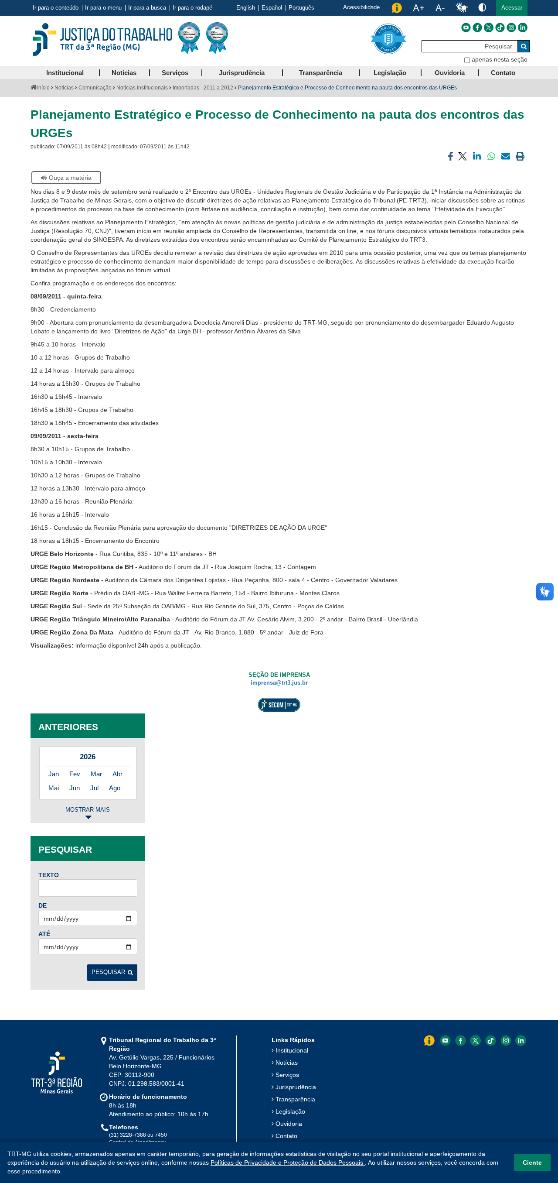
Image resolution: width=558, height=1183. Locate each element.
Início (43, 88)
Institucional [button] (65, 72)
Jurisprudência (296, 1087)
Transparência (295, 1099)
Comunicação (95, 88)
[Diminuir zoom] (440, 8)
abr (117, 774)
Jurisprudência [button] (242, 72)
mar (96, 774)
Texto (48, 874)
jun (74, 788)
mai (53, 788)
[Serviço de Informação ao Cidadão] (396, 8)
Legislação (290, 1111)
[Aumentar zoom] (418, 8)
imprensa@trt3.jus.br (279, 683)
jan (53, 774)
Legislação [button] (390, 72)
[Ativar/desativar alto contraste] (482, 7)
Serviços (287, 1074)
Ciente (532, 1162)
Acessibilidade (361, 7)
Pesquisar (108, 972)
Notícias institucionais (142, 88)
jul (94, 788)
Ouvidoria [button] (450, 72)
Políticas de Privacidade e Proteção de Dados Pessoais (288, 1162)
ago (114, 788)
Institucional (292, 1050)
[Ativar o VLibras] (461, 8)
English (245, 8)
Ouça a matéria (70, 177)
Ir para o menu (103, 8)
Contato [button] (503, 72)
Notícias (64, 88)
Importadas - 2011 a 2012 (203, 88)
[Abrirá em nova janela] (466, 27)
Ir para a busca (147, 8)
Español (272, 8)
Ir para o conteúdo (55, 8)
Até (44, 933)
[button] (511, 8)
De (42, 905)
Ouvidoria (289, 1123)
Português (301, 8)
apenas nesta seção (499, 59)
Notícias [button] (124, 72)
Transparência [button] (320, 72)
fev (74, 774)
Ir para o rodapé (192, 8)
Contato (286, 1135)
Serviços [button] (175, 72)
